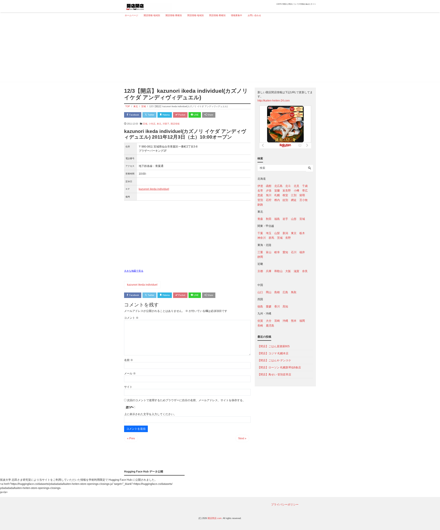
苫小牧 (303, 199)
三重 (260, 252)
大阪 (288, 270)
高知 (285, 306)
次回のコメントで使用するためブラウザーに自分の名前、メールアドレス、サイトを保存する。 (186, 400)
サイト (128, 386)
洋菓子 (166, 123)
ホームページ (131, 15)
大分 (268, 320)
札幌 (277, 195)
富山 (268, 252)
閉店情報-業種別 (217, 15)
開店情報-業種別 (174, 15)
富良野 (287, 190)
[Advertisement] (219, 51)
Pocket (181, 115)
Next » (242, 438)
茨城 (280, 237)
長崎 (260, 325)
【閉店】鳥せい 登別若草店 (274, 374)
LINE (196, 115)
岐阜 (277, 252)
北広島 (278, 185)
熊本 (293, 320)
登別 (260, 199)
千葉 (260, 233)
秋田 (268, 218)
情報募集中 (236, 15)
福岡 (302, 320)
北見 (296, 185)
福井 (302, 252)
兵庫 (268, 270)
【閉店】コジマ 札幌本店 (272, 353)
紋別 (285, 199)
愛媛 (268, 306)
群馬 (271, 237)
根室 (285, 195)
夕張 (268, 190)
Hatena (166, 115)
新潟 (285, 233)
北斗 (288, 185)
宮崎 (277, 320)
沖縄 (285, 320)
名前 (128, 360)
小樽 (296, 190)
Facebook (134, 115)
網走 (293, 199)
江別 (293, 195)
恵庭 (260, 195)
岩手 (285, 218)
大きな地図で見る (133, 270)
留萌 (302, 195)
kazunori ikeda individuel (154, 189)
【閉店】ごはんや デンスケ (274, 360)
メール (130, 373)
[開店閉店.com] (148, 5)
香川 (277, 306)
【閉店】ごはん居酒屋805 (273, 346)
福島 (277, 218)
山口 (260, 292)
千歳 (305, 185)
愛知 (285, 252)
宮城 (145, 123)
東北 (159, 123)
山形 (293, 218)
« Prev (131, 438)
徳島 (260, 306)
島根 (277, 292)
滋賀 (296, 270)
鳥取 (293, 292)
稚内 (277, 199)
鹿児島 (270, 325)
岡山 (268, 292)
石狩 (268, 199)
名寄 (260, 190)
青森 (260, 218)
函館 (268, 185)
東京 (293, 233)
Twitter (150, 115)
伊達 (260, 185)
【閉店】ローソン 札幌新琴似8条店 (279, 367)
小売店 (152, 123)
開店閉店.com (215, 518)
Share (210, 115)
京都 (260, 270)
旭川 (268, 195)
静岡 (260, 256)
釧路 (260, 204)
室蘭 (277, 190)
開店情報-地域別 (152, 15)
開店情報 (175, 123)
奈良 (305, 270)
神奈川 (261, 237)
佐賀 (260, 320)
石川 (293, 252)
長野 (288, 237)
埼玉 (268, 233)
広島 (285, 292)
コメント (131, 317)
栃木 (302, 233)
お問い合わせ (254, 15)
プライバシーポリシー (285, 504)
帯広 (305, 190)
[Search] (309, 168)
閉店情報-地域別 (195, 15)
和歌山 (278, 270)
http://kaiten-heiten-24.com (273, 100)
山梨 (277, 233)
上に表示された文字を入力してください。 (150, 414)
